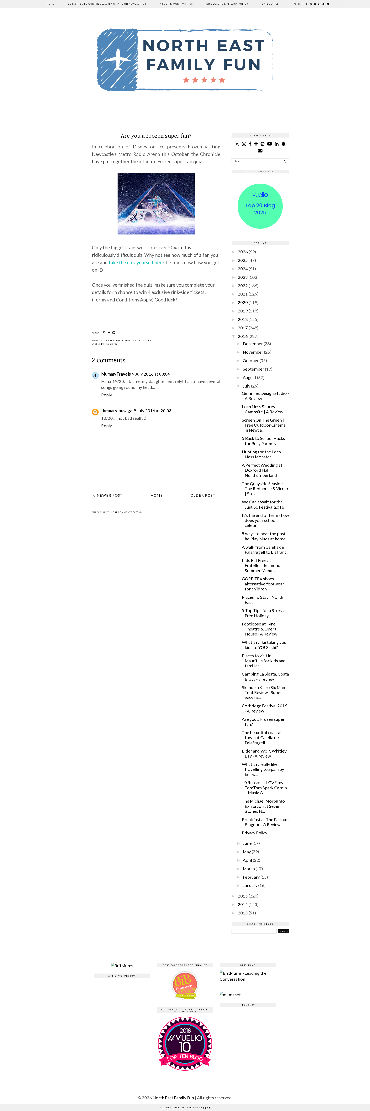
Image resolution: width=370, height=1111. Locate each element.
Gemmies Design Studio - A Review (265, 396)
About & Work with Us (176, 4)
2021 (243, 293)
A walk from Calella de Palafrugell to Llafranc (264, 549)
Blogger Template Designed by (185, 1107)
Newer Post (110, 495)
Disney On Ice (109, 344)
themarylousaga (116, 410)
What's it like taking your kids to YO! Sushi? (265, 645)
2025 (243, 260)
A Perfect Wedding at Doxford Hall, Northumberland (262, 470)
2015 (243, 895)
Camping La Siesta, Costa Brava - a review (265, 676)
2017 (243, 327)
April (247, 860)
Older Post (202, 495)
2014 (243, 904)
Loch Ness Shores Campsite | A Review (262, 409)
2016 (243, 336)
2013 (243, 912)
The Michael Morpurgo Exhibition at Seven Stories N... (263, 806)
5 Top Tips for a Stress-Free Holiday (263, 613)
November (253, 352)
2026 (243, 251)
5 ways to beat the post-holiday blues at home (264, 536)
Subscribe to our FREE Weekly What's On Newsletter (107, 4)
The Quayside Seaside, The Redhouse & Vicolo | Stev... (265, 488)
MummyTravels (116, 374)
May (247, 851)
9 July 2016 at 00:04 (151, 374)
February (251, 877)
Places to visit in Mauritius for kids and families (264, 660)
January (250, 885)
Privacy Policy (254, 832)
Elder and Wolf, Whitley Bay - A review (264, 753)
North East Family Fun (174, 1097)
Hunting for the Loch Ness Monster (261, 454)
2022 (243, 285)
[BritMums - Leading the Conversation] (248, 979)
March (249, 868)
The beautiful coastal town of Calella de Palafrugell (261, 737)
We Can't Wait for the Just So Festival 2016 (263, 504)
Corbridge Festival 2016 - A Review (264, 708)
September (253, 369)
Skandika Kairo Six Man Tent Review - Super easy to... (263, 692)
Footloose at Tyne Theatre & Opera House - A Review (259, 629)
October (251, 360)
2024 (243, 268)
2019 (243, 310)
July (246, 385)
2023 (243, 277)
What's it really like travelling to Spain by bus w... (263, 769)
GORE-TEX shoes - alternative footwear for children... (263, 583)
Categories (270, 4)
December (253, 343)
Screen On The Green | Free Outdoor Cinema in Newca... (264, 425)
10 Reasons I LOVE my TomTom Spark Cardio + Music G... (264, 787)
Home (51, 4)
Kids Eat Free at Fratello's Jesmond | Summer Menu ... (262, 565)
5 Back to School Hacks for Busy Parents (263, 441)
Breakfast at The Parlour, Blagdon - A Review (265, 822)
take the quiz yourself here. (137, 262)
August (249, 377)
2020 (243, 302)
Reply (106, 394)
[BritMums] (122, 965)
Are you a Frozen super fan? (263, 722)
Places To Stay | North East (262, 599)
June (247, 843)
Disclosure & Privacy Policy (227, 4)
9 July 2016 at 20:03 (153, 410)
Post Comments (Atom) (126, 512)
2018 (243, 319)
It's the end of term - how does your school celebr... (265, 520)
